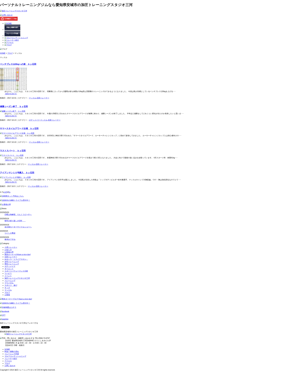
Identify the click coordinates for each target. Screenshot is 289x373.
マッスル (32, 98)
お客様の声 (9, 252)
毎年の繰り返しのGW (15, 221)
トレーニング (10, 281)
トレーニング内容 (12, 354)
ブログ (10, 53)
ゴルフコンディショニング (15, 356)
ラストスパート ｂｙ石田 (13, 150)
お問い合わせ (10, 366)
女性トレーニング (12, 262)
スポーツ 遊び (11, 285)
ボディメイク (34, 120)
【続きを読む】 (11, 94)
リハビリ (8, 273)
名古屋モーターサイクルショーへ (18, 227)
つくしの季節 (10, 233)
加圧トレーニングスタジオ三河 (17, 278)
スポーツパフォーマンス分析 (16, 271)
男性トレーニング (12, 264)
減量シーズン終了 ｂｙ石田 (14, 106)
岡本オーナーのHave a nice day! (18, 254)
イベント (8, 276)
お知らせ (8, 250)
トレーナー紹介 (11, 359)
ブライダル (9, 283)
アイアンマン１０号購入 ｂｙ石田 (17, 172)
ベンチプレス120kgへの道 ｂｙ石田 (18, 64)
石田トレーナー (43, 98)
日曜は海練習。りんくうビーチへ (18, 214)
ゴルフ (7, 292)
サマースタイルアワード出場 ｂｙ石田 (19, 128)
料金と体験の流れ (12, 351)
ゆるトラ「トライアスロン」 (16, 259)
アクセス (8, 361)
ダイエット (9, 269)
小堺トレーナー (11, 247)
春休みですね (10, 239)
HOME (2, 53)
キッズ (7, 288)
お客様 (7, 295)
